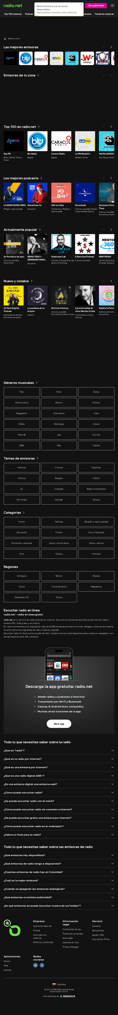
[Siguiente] (111, 126)
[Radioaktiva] (102, 58)
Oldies (22, 424)
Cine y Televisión (96, 532)
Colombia (61, 984)
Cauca (22, 587)
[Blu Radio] (26, 58)
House (96, 424)
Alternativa (59, 413)
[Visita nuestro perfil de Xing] (42, 965)
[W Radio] (87, 58)
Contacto (96, 926)
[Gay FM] (10, 58)
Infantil (96, 478)
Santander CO (22, 597)
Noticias (22, 468)
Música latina (21, 403)
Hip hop (96, 435)
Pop (22, 392)
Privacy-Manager (71, 947)
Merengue (59, 424)
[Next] (111, 46)
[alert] (59, 9)
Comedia (59, 489)
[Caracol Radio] (41, 58)
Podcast (29, 14)
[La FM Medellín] (56, 58)
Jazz (59, 435)
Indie (96, 413)
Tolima (59, 597)
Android (7, 970)
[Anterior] (103, 126)
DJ (21, 489)
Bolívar (59, 576)
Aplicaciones (98, 931)
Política (21, 478)
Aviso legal (68, 938)
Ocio (22, 554)
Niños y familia (96, 543)
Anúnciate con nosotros (40, 936)
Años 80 (22, 435)
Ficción (58, 532)
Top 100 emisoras (13, 14)
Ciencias (96, 554)
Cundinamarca (59, 587)
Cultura (59, 468)
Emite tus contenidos (43, 942)
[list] (59, 58)
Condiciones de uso (72, 929)
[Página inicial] (5, 38)
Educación (22, 532)
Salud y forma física (59, 543)
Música (96, 500)
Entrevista (22, 500)
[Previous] (103, 46)
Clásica (96, 445)
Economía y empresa (22, 543)
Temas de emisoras (104, 14)
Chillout (96, 403)
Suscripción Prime (101, 939)
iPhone (7, 961)
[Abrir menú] (112, 5)
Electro (59, 403)
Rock (59, 392)
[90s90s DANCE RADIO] (72, 58)
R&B (22, 445)
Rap (59, 445)
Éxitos (96, 392)
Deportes (96, 468)
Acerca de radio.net (42, 926)
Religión (59, 478)
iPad (6, 966)
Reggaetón (21, 413)
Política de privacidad (73, 934)
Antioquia (21, 576)
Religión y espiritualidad (96, 522)
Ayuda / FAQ (98, 935)
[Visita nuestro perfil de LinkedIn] (35, 965)
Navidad (59, 500)
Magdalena (96, 587)
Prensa (36, 931)
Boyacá (96, 576)
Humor (21, 522)
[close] (82, 4)
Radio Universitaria (96, 489)
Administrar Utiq (71, 943)
